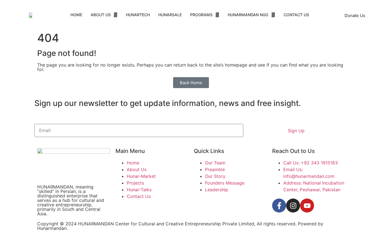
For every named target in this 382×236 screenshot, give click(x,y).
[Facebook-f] (279, 206)
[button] (104, 15)
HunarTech (138, 14)
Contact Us (296, 14)
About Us (101, 14)
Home (76, 14)
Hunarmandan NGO (248, 14)
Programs (201, 14)
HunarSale (170, 14)
